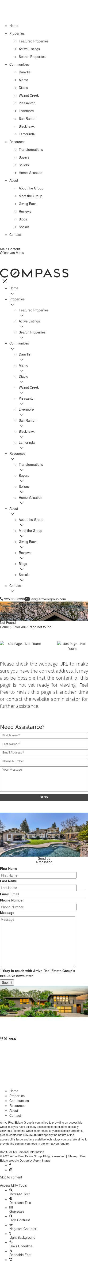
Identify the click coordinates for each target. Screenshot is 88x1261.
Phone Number (12, 900)
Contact (15, 1115)
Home (13, 1090)
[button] (44, 1181)
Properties (17, 1095)
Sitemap (73, 1156)
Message (7, 912)
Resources (17, 1105)
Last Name (8, 881)
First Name (8, 868)
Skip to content (11, 1177)
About (13, 1110)
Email (4, 894)
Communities (19, 1100)
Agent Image (41, 1161)
